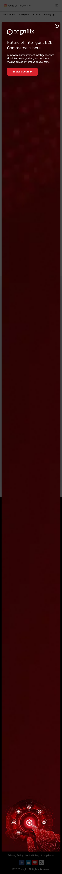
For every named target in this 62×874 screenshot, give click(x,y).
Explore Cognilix (22, 71)
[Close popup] (56, 25)
